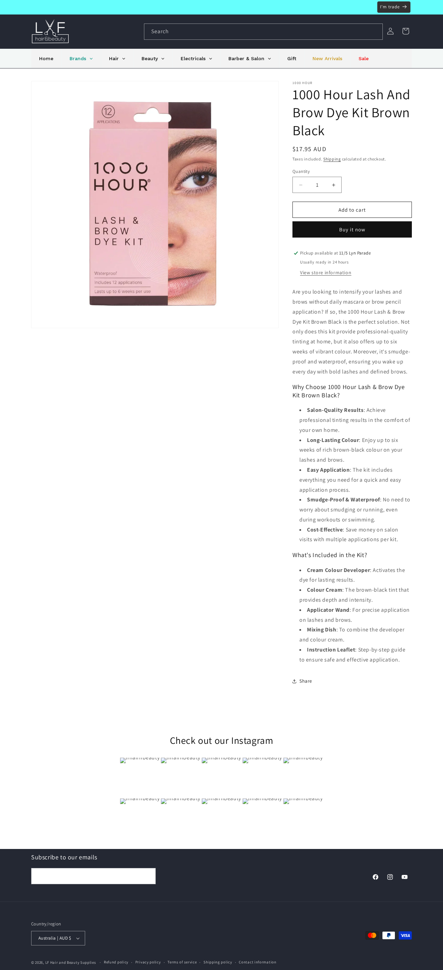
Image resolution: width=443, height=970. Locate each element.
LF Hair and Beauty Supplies (70, 962)
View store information (325, 272)
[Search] (374, 31)
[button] (405, 31)
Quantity (301, 171)
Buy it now (352, 229)
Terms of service (182, 962)
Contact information (257, 962)
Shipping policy (218, 962)
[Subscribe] (147, 876)
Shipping (332, 158)
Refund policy (116, 962)
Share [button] (305, 681)
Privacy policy (148, 962)
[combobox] (263, 31)
